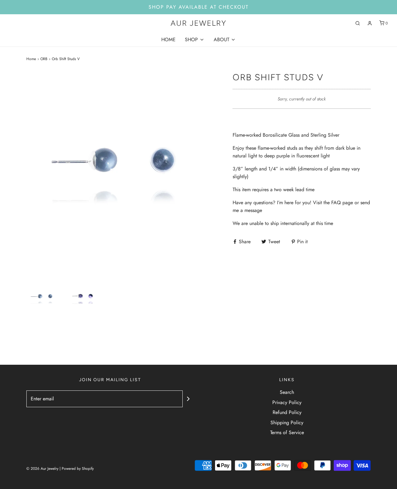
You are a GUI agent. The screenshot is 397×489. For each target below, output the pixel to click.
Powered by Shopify (78, 468)
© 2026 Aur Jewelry (42, 468)
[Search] (357, 23)
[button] (43, 298)
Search (287, 392)
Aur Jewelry (198, 23)
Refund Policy (287, 412)
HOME (168, 39)
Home (31, 59)
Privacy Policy (286, 402)
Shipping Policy (286, 422)
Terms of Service (287, 432)
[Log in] (369, 23)
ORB (43, 59)
